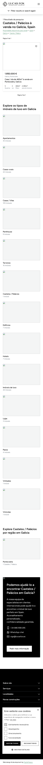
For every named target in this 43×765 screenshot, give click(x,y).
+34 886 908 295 (17, 628)
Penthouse (7, 232)
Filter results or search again (23, 11)
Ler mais (13, 720)
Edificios (6, 325)
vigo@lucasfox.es (17, 636)
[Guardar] (36, 46)
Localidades (8, 694)
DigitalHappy (28, 762)
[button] (36, 56)
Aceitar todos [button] (12, 743)
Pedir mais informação (19, 649)
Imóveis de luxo (9, 387)
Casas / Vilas (8, 200)
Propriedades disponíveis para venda (15, 30)
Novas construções (11, 699)
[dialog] (21, 730)
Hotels (6, 356)
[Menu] (38, 4)
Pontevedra (8, 562)
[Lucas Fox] (13, 4)
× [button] (38, 710)
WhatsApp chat (17, 632)
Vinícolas (7, 512)
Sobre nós (7, 683)
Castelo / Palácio (15, 33)
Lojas (5, 418)
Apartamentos (9, 138)
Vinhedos (7, 481)
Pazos (5, 450)
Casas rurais (8, 169)
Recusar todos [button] (30, 743)
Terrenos (7, 263)
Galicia (5, 33)
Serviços (7, 688)
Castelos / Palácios (11, 294)
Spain (31, 30)
